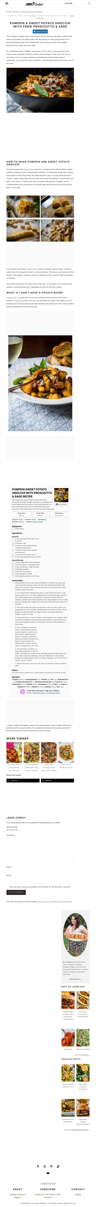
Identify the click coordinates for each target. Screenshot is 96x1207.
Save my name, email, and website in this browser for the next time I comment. (40, 887)
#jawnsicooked (54, 693)
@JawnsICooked (38, 693)
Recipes (16, 12)
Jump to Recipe (41, 31)
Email (9, 875)
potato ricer (12, 298)
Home (8, 12)
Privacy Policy (18, 1194)
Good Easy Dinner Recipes (32, 12)
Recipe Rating (12, 827)
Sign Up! (39, 1194)
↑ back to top (48, 1184)
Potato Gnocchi (32, 269)
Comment (10, 835)
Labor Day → (85, 1055)
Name (9, 867)
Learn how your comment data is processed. (55, 902)
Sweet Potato (29, 169)
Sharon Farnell (38, 522)
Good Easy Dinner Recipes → (80, 1130)
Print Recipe (62, 504)
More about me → (75, 979)
